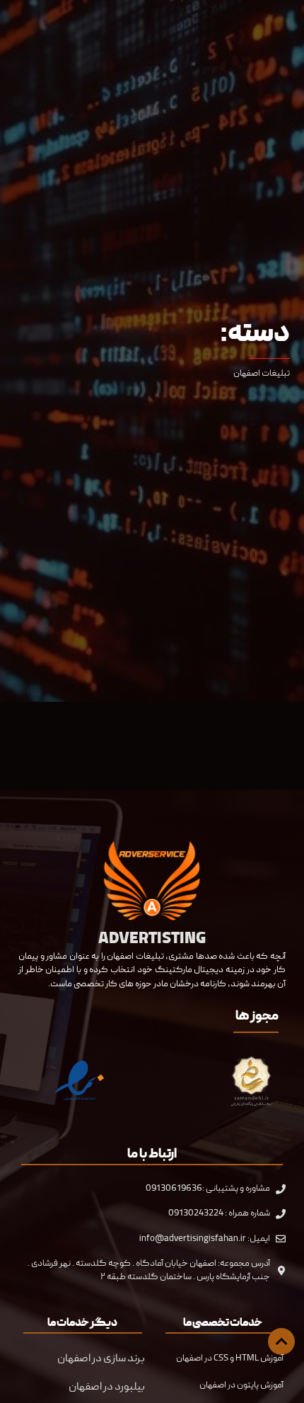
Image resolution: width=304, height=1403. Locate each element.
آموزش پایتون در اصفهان (241, 1385)
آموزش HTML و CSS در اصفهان (229, 1358)
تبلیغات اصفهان (261, 373)
